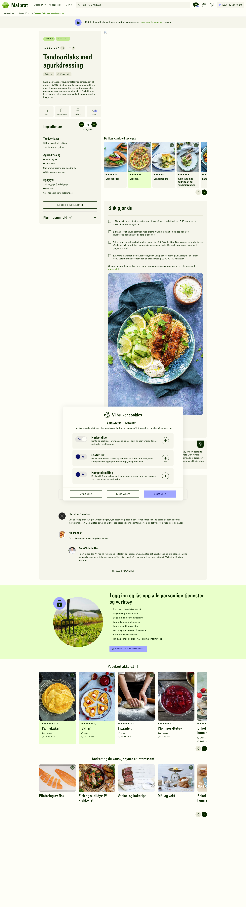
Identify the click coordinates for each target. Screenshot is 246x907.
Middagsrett (63, 39)
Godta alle (160, 494)
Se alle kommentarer (123, 571)
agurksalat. (113, 269)
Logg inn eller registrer (151, 22)
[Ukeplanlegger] (204, 5)
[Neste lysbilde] (204, 192)
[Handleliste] (212, 5)
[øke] (94, 124)
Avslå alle (86, 494)
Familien (49, 39)
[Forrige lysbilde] (198, 192)
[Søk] (79, 5)
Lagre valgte (123, 494)
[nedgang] (81, 124)
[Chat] (195, 5)
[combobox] (133, 5)
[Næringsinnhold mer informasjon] (71, 217)
